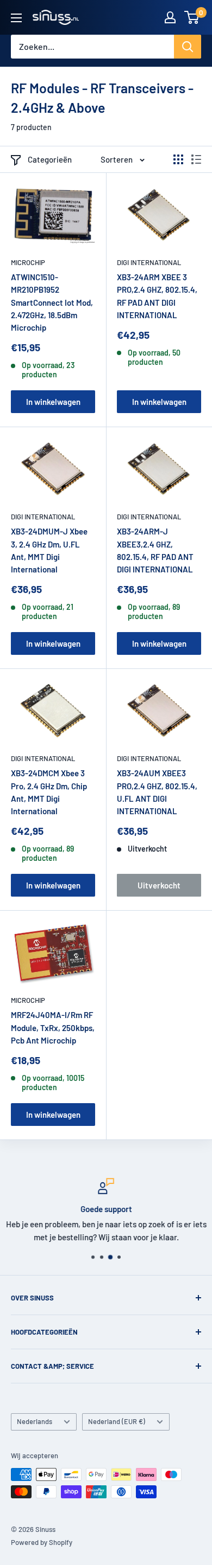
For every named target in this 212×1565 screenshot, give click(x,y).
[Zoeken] (187, 47)
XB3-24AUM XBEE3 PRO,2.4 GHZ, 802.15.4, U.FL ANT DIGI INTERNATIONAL (157, 792)
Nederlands (34, 1421)
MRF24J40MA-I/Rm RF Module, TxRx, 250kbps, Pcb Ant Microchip (53, 1027)
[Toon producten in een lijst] (196, 159)
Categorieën (50, 159)
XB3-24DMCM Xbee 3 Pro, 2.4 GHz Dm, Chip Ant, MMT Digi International (49, 792)
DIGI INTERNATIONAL (149, 262)
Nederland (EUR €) (116, 1421)
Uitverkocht (159, 885)
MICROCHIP (28, 262)
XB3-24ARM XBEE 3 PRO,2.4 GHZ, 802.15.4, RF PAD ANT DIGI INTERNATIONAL (157, 296)
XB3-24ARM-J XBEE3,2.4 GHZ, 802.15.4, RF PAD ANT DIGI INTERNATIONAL (155, 550)
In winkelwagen (53, 402)
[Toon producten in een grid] (178, 159)
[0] (192, 17)
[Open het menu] (16, 18)
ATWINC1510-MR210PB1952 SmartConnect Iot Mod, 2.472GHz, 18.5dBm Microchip (52, 302)
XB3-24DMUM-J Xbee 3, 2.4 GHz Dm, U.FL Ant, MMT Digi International (49, 550)
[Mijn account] (170, 17)
